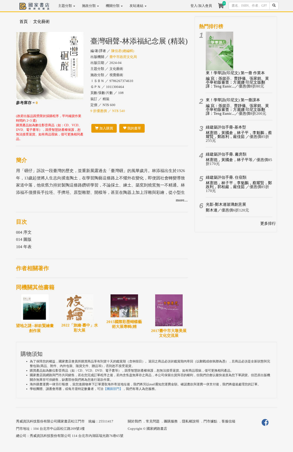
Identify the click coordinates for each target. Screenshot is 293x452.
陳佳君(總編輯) (122, 51)
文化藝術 (41, 21)
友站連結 (137, 6)
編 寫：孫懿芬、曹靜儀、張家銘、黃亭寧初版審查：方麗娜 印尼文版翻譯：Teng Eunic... (237, 82)
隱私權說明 (190, 421)
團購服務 (171, 421)
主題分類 (65, 6)
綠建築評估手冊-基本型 (226, 127)
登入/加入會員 (201, 6)
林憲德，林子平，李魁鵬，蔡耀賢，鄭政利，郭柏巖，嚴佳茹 (239, 185)
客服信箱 (228, 421)
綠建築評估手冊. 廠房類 (226, 154)
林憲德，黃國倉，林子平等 (229, 160)
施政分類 (89, 6)
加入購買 (105, 128)
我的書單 (133, 128)
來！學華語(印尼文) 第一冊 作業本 (235, 73)
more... (182, 200)
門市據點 (210, 421)
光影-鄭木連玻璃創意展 (226, 204)
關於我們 (134, 421)
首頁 (23, 21)
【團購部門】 (113, 389)
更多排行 (268, 223)
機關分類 (113, 6)
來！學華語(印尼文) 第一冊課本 (233, 100)
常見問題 (153, 421)
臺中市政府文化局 (123, 57)
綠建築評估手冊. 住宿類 (226, 177)
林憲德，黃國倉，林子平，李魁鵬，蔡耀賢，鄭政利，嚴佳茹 (239, 135)
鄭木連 (211, 210)
